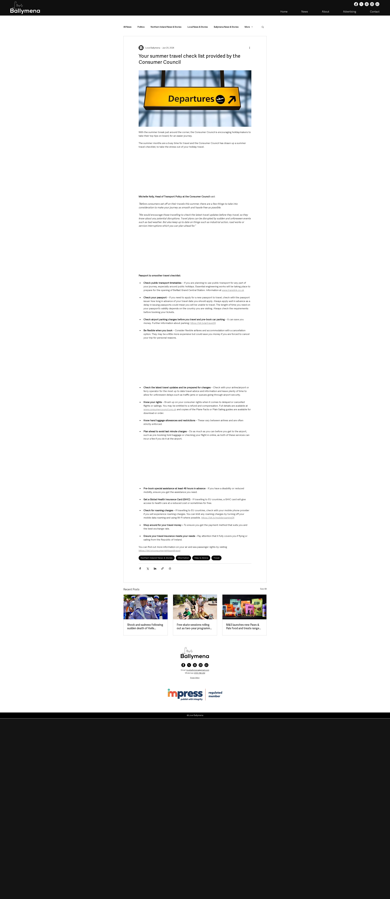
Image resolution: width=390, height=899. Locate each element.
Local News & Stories (198, 27)
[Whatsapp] (377, 4)
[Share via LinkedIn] (155, 568)
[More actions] (249, 48)
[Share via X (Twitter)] (147, 568)
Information (183, 558)
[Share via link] (162, 568)
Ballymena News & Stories (226, 27)
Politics (141, 27)
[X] (361, 4)
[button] (262, 27)
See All (263, 588)
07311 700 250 (199, 673)
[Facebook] (356, 4)
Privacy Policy (195, 678)
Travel (216, 558)
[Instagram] (372, 4)
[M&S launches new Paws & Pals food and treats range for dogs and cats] (244, 607)
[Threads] (367, 4)
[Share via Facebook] (140, 568)
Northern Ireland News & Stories (166, 27)
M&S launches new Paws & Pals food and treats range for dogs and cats (242, 626)
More (247, 27)
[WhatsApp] (206, 665)
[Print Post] (169, 568)
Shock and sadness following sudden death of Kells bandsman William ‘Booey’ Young (145, 626)
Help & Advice (201, 558)
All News (127, 27)
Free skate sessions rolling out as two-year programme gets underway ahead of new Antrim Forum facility (195, 626)
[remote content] (195, 171)
